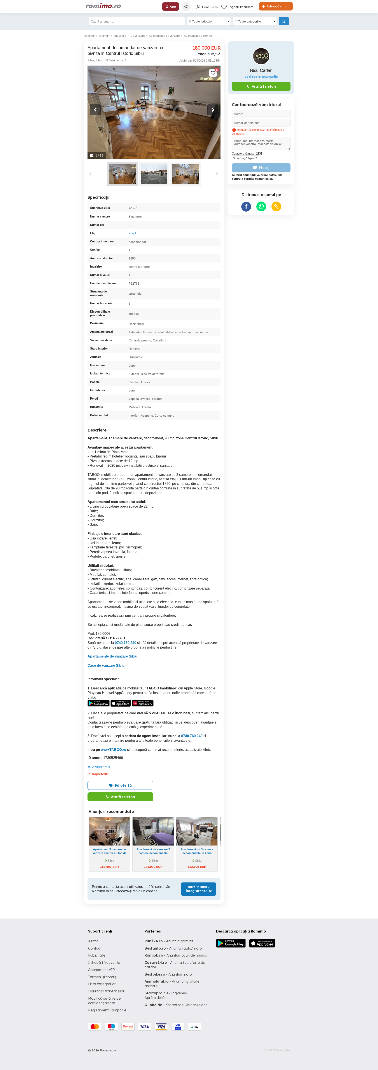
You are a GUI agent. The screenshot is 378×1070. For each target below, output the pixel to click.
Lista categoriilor (102, 984)
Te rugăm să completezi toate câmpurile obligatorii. (258, 132)
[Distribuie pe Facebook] (246, 207)
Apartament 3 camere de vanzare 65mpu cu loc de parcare (109, 853)
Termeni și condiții (102, 977)
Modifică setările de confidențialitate (104, 1000)
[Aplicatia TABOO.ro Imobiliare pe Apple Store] (121, 703)
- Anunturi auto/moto (173, 948)
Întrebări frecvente (104, 962)
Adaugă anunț (277, 6)
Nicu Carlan (261, 70)
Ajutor (93, 941)
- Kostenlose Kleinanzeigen (176, 1005)
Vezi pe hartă (117, 60)
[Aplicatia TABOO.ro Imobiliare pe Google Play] (99, 703)
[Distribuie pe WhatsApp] (261, 206)
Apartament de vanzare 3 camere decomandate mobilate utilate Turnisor (153, 853)
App (173, 7)
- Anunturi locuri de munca (176, 955)
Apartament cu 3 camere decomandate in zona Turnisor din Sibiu (196, 853)
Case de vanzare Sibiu (106, 665)
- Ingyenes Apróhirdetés (166, 995)
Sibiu (91, 60)
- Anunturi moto (168, 974)
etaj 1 (132, 233)
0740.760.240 (125, 643)
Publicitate (96, 955)
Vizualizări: (101, 767)
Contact (95, 948)
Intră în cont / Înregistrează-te (199, 889)
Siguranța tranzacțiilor (106, 991)
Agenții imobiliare (242, 7)
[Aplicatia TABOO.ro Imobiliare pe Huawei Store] (143, 703)
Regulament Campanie (107, 1010)
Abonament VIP (101, 969)
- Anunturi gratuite (169, 941)
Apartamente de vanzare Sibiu (112, 656)
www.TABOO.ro (113, 750)
